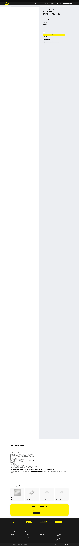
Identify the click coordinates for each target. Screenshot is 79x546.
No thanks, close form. (46, 280)
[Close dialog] (51, 266)
